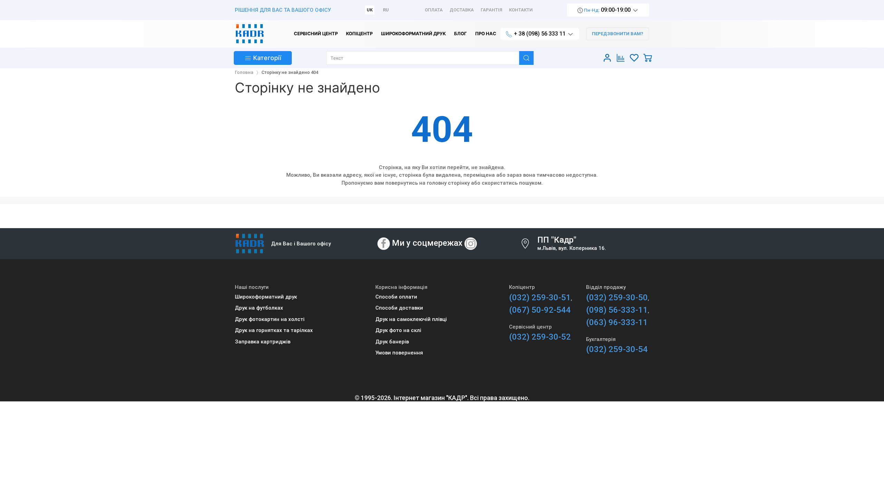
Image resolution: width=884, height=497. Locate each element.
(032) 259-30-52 (540, 337)
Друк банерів (392, 342)
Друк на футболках (259, 308)
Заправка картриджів (262, 342)
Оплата (434, 9)
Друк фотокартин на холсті (270, 319)
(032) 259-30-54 (617, 349)
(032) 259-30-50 (617, 297)
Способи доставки (399, 308)
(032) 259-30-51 (540, 297)
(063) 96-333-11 (617, 322)
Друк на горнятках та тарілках (274, 330)
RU (386, 9)
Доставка (462, 9)
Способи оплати (396, 297)
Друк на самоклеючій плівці (411, 319)
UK (370, 9)
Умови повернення (399, 353)
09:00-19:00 (607, 10)
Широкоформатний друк (266, 297)
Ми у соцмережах (427, 243)
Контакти (521, 9)
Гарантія (491, 9)
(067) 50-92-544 (540, 310)
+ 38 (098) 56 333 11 (539, 33)
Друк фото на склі (398, 330)
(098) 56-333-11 (617, 310)
